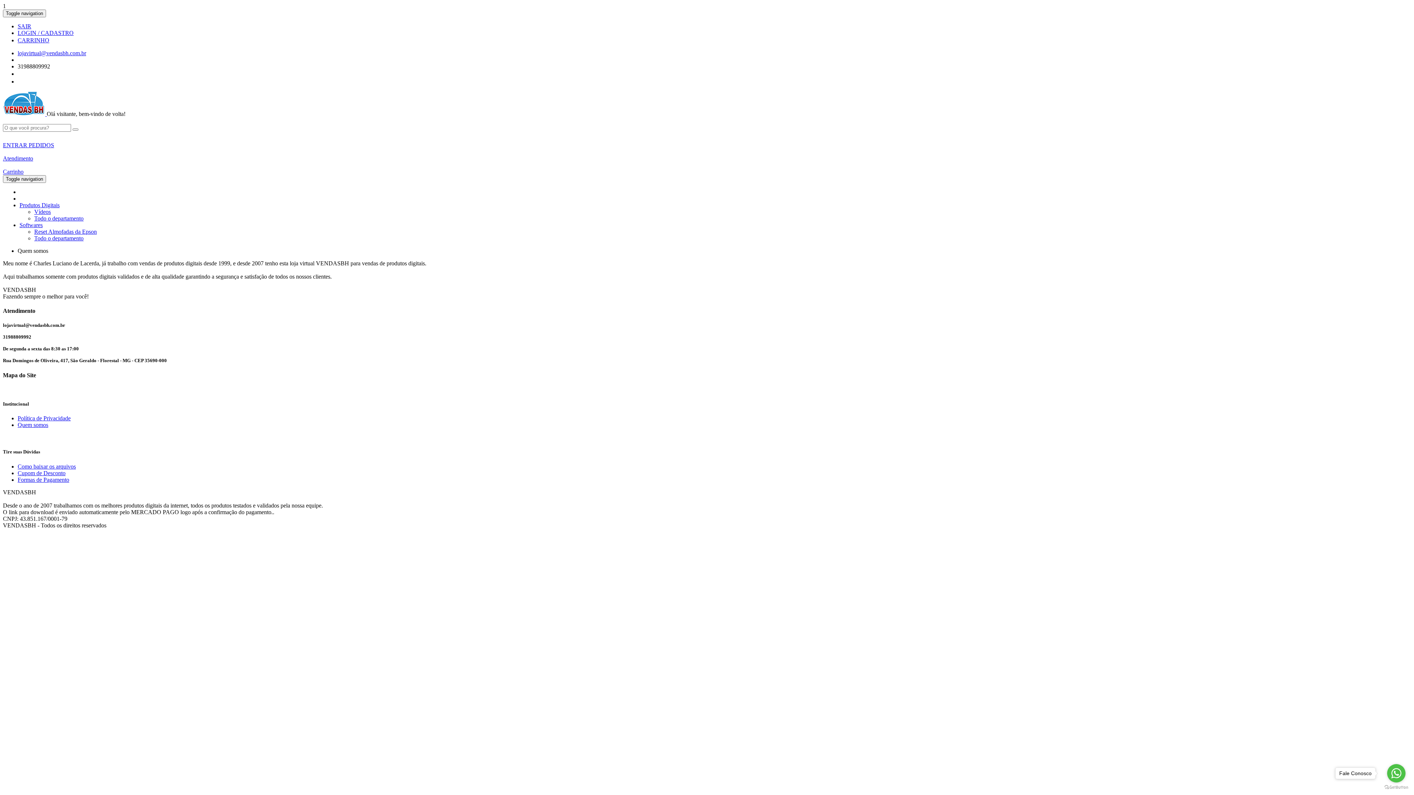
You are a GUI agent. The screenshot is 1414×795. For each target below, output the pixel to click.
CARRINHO (33, 40)
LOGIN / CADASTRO (46, 33)
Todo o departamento (59, 218)
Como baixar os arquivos (47, 466)
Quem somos (33, 425)
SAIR (24, 26)
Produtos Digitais (40, 205)
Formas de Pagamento (43, 480)
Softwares (31, 225)
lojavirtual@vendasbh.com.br (52, 53)
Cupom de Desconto (42, 473)
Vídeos (42, 212)
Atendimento (18, 158)
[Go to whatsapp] (1396, 773)
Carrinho (13, 172)
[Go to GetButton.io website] (1396, 787)
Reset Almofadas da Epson (65, 232)
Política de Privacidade (44, 418)
